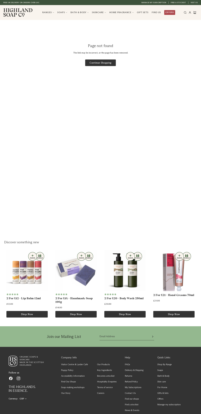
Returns (128, 376)
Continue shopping (100, 62)
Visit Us (194, 2)
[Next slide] (45, 270)
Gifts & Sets (162, 393)
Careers (100, 393)
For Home (162, 387)
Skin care (161, 381)
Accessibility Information (73, 376)
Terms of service (105, 387)
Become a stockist (106, 376)
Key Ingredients (104, 370)
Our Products (103, 364)
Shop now (27, 314)
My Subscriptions (133, 387)
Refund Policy (131, 381)
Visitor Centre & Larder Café (74, 364)
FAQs (127, 364)
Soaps (160, 370)
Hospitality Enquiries (107, 381)
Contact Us (130, 393)
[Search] (185, 13)
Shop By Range (164, 364)
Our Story (65, 393)
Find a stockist (132, 404)
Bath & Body (163, 376)
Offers (160, 398)
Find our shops (132, 398)
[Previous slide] (9, 270)
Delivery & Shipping (134, 370)
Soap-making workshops (73, 387)
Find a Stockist (178, 2)
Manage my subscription (154, 2)
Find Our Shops (68, 381)
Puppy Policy (67, 370)
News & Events (132, 410)
